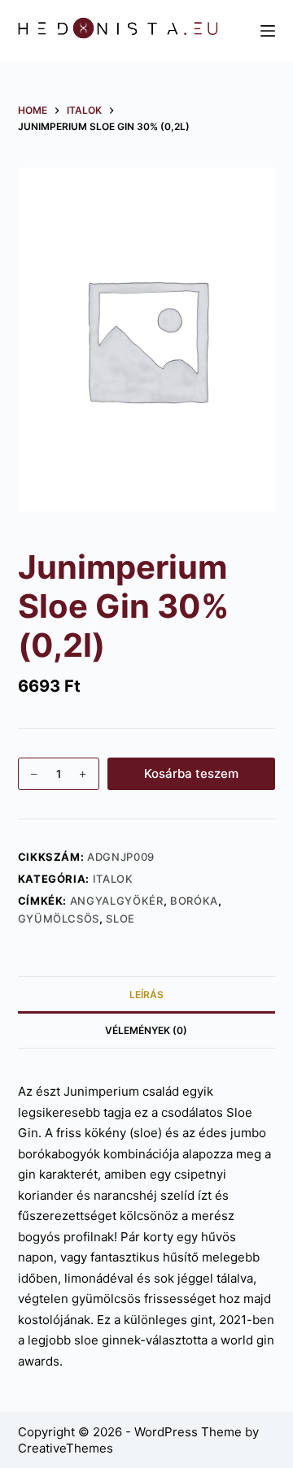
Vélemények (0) (146, 1030)
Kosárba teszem (191, 773)
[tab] (147, 994)
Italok (113, 878)
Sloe (120, 918)
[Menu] (267, 31)
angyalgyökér (117, 900)
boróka (194, 900)
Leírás (146, 994)
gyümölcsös (59, 918)
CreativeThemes (65, 1448)
